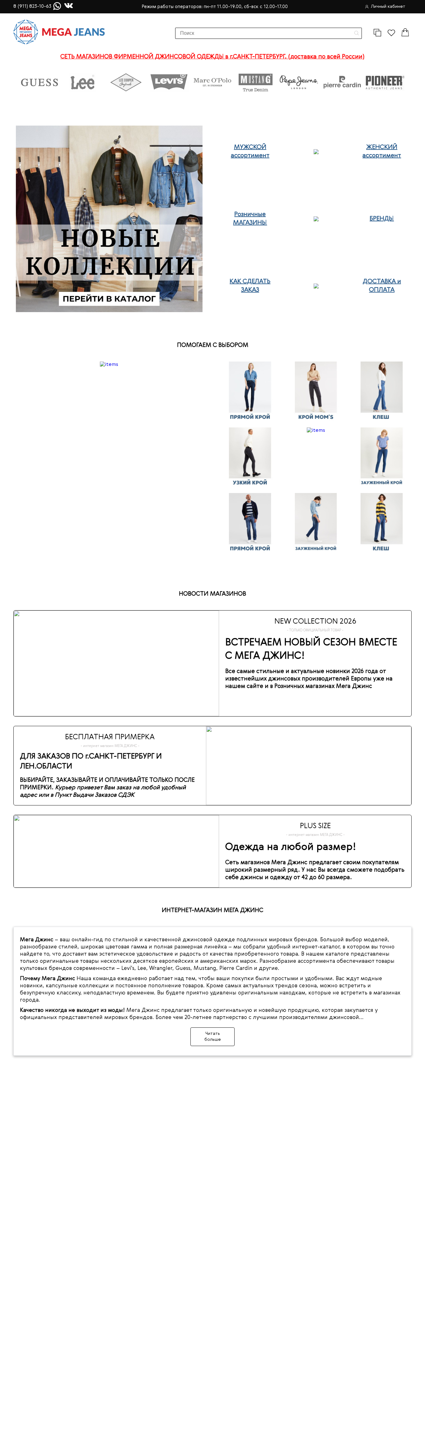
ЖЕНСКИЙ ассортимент (381, 151)
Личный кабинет (388, 6)
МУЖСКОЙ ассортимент (250, 151)
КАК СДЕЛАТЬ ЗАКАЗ (250, 286)
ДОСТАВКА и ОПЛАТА (382, 286)
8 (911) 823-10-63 (32, 6)
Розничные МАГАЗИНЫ (250, 218)
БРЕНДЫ (382, 219)
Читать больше (212, 1036)
